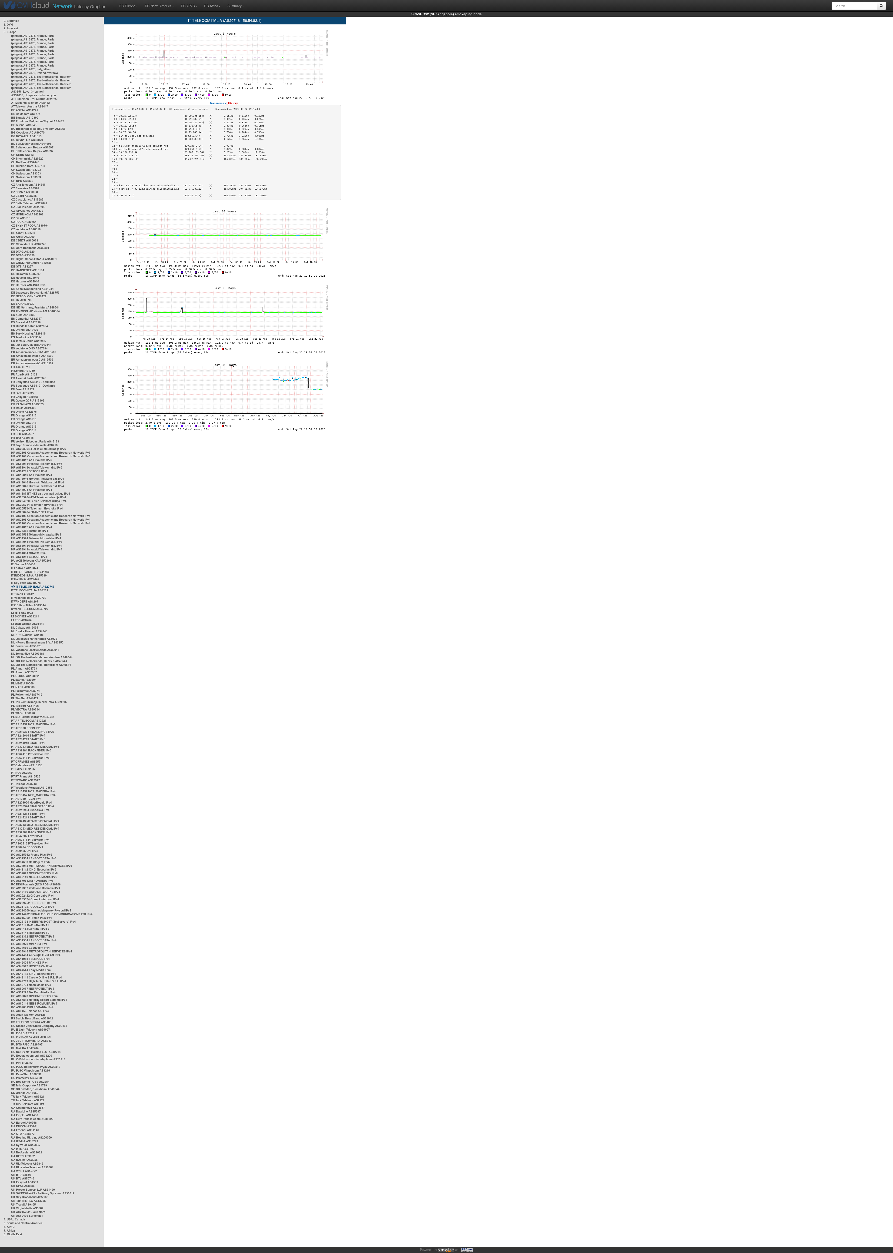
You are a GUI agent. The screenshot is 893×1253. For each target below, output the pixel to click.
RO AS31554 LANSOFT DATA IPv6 (34, 858)
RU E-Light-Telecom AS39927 (30, 1029)
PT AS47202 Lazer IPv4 (26, 836)
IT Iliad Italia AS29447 (25, 579)
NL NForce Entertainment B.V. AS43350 (37, 642)
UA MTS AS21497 (23, 1148)
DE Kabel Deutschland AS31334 (32, 289)
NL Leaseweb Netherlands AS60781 (35, 639)
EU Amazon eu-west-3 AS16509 (32, 363)
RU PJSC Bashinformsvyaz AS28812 (35, 1067)
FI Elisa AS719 (20, 367)
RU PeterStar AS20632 (26, 1074)
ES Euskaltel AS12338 (26, 322)
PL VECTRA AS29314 (25, 709)
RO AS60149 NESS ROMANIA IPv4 (34, 1003)
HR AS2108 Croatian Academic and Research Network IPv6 (50, 452)
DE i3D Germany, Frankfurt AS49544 (35, 307)
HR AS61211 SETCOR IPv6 (29, 471)
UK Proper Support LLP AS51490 (33, 1189)
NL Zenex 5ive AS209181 (27, 653)
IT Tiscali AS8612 (22, 594)
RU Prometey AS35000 (26, 1078)
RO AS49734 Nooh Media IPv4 (31, 985)
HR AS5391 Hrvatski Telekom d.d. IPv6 (36, 464)
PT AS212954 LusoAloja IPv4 (30, 810)
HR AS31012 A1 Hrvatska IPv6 (31, 460)
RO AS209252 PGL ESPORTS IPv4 (34, 903)
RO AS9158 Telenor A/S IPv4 (30, 1011)
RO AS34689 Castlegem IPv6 (30, 862)
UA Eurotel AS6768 (24, 1122)
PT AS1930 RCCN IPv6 (26, 728)
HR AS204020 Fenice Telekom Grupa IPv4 (39, 501)
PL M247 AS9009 (22, 683)
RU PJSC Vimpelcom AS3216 (30, 1070)
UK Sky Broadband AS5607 (29, 1197)
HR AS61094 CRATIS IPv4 (28, 553)
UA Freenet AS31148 (25, 1130)
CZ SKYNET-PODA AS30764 (30, 225)
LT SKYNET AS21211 (25, 616)
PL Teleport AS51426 (25, 706)
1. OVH (8, 24)
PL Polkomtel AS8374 (25, 691)
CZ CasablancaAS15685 (27, 199)
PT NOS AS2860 (22, 773)
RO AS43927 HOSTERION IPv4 (31, 966)
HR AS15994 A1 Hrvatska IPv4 (31, 490)
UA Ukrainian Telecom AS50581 (32, 1167)
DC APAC (188, 5)
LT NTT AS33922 (22, 612)
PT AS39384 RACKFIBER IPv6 (31, 750)
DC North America (158, 5)
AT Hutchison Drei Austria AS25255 (34, 99)
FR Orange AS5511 (24, 430)
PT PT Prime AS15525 (25, 776)
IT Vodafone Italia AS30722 (28, 598)
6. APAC (9, 1227)
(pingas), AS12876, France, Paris (32, 36)
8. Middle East (13, 1234)
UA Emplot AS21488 (24, 1115)
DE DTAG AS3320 (23, 251)
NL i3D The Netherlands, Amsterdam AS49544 (42, 657)
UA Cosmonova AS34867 (28, 1108)
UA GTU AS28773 (23, 1134)
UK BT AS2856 (21, 1175)
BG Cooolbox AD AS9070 (28, 132)
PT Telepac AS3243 (24, 784)
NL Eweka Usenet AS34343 (29, 631)
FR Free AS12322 (22, 389)
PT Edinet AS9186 (23, 769)
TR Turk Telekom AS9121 (27, 1096)
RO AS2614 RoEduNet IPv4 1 (30, 925)
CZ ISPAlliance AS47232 (27, 210)
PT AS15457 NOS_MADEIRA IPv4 (33, 791)
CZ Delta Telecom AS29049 (29, 203)
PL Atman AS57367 (24, 672)
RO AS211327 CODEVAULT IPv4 (32, 907)
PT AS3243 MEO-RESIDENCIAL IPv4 (35, 821)
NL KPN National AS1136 (27, 635)
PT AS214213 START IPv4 (28, 813)
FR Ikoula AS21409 (23, 408)
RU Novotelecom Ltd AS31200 (31, 1055)
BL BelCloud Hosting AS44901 (31, 143)
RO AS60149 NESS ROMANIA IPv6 (34, 877)
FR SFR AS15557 (22, 434)
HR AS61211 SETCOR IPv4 (29, 557)
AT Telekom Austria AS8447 (29, 106)
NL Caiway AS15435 (24, 627)
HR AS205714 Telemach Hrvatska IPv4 (37, 505)
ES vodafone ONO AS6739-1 (30, 348)
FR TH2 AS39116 (22, 438)
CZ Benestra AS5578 (25, 188)
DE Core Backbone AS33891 (30, 248)
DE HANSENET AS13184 (27, 270)
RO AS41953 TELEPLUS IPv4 (30, 959)
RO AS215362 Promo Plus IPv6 (31, 854)
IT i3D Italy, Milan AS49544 (28, 605)
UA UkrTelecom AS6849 (27, 1163)
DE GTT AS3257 (22, 266)
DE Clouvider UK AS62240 (28, 244)
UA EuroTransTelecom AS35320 (32, 1119)
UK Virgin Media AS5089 (27, 1208)
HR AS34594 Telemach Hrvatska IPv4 (36, 534)
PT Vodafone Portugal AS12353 (31, 787)
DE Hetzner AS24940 (25, 277)
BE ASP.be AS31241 (24, 110)
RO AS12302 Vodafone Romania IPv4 (35, 888)
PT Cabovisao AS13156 (26, 765)
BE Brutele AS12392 (24, 117)
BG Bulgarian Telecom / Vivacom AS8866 (38, 129)
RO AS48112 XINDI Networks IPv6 (33, 869)
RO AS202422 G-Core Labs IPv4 (32, 895)
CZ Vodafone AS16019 (26, 229)
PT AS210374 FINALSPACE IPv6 (32, 732)
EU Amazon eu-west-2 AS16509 (32, 359)
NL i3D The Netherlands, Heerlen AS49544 (39, 661)
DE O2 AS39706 (21, 300)
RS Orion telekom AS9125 (28, 1014)
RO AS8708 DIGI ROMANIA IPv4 (32, 1007)
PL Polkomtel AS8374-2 (26, 694)
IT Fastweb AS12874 (24, 568)
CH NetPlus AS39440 (25, 162)
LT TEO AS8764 (21, 620)
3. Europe (10, 32)
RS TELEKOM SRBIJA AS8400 (31, 1022)
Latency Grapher (78, 6)
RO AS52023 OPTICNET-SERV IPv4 (34, 996)
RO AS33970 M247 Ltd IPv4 (29, 944)
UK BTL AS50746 (22, 1178)
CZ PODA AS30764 (24, 222)
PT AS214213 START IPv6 (28, 739)
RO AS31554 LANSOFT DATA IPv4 (34, 940)
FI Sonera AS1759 (23, 371)
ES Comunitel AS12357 (26, 318)
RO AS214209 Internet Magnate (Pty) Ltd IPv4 (41, 910)
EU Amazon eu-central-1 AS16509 (33, 352)
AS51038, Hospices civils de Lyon (33, 95)
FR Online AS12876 (24, 411)
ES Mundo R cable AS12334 (29, 326)
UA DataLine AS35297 (26, 1111)
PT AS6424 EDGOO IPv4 (27, 847)
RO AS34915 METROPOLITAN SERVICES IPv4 (41, 951)
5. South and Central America (23, 1223)
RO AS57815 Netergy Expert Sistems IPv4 (39, 1000)
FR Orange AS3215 (24, 415)
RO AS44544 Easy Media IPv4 (31, 970)
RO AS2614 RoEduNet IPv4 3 (30, 933)
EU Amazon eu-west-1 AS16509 (32, 356)
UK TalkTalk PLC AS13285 (28, 1201)
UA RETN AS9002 (23, 1156)
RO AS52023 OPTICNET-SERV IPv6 (34, 873)
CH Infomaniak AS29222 (27, 158)
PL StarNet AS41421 (24, 698)
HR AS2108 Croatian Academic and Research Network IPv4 (50, 516)
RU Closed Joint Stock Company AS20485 (39, 1026)
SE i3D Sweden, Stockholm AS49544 (35, 1089)
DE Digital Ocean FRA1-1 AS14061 (34, 259)
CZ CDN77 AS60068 (24, 192)
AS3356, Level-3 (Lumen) (27, 91)
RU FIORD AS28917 (24, 1033)
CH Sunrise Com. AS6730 (28, 166)
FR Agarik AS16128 (24, 374)
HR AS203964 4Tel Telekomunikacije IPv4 (38, 497)
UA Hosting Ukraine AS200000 (31, 1137)
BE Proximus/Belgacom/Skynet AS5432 (37, 121)
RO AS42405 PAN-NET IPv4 (29, 962)
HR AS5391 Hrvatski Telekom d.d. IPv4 (36, 542)
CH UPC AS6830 (22, 181)
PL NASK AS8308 (23, 687)
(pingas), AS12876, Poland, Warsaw (34, 73)
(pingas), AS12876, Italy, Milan (30, 69)
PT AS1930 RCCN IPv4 (26, 799)
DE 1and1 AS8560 (23, 233)
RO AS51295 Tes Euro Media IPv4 (33, 992)
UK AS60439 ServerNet (27, 1215)
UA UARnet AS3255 (24, 1160)
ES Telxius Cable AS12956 (28, 341)
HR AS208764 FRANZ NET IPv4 (32, 512)
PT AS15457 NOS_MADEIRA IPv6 (33, 724)
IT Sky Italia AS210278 (26, 583)
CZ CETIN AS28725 (24, 196)
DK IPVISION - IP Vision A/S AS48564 (35, 311)
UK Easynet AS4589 (24, 1182)
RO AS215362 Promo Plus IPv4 (31, 918)
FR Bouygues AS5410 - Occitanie (33, 385)
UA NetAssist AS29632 (26, 1152)
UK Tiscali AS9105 (23, 1204)
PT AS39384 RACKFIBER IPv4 (31, 832)
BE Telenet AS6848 (24, 125)
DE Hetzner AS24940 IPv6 (28, 285)
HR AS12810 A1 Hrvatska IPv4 (31, 475)
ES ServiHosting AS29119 (28, 333)
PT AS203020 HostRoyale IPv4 (31, 802)
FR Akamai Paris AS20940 (28, 378)
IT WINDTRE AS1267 (24, 601)
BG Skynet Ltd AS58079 (27, 140)
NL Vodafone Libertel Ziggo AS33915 (35, 650)
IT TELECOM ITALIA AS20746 (35, 586)
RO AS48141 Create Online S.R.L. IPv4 (36, 977)
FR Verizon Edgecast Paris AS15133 (35, 441)
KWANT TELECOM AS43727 (29, 609)
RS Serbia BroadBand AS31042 (32, 1018)
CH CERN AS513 (22, 155)
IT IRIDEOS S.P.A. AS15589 (29, 575)
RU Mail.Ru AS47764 (25, 1048)
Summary (234, 5)
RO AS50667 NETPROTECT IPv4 (32, 988)
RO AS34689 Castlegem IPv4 (30, 947)
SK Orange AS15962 (24, 1093)
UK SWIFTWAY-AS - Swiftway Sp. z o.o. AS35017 (42, 1193)
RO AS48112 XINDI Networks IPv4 (33, 974)
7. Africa (9, 1230)
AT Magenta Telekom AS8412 (30, 103)
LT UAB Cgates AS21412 (27, 624)
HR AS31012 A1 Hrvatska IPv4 (31, 527)
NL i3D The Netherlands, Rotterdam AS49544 (41, 665)
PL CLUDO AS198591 (25, 676)
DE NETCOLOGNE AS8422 (29, 296)
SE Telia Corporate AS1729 (29, 1085)
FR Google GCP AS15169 (27, 400)
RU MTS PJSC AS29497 (27, 1044)
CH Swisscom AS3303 (26, 170)
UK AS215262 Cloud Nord (28, 1212)
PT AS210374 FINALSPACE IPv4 (32, 806)
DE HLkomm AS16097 (26, 274)
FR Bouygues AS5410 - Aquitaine (33, 382)
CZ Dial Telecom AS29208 (28, 207)
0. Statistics (11, 21)
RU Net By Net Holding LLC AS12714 (36, 1052)
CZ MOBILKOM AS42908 (27, 214)
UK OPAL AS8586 (23, 1186)
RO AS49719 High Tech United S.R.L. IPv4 (38, 981)
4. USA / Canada (14, 1219)
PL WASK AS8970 (23, 713)
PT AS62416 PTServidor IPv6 (30, 754)
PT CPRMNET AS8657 (25, 761)
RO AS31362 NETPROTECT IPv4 (32, 936)
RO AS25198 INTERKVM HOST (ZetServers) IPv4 (43, 921)
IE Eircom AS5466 (23, 564)
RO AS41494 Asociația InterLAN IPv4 (35, 955)
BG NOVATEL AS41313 (26, 136)
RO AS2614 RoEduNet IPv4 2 (30, 929)
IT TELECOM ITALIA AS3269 (29, 590)
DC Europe (127, 5)
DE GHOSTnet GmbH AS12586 (31, 263)
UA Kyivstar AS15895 (25, 1145)
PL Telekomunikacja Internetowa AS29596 (39, 702)
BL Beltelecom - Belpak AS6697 (32, 147)
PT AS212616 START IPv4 (28, 735)
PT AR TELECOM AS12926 (29, 720)
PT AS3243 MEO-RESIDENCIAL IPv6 (35, 746)
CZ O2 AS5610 (20, 218)
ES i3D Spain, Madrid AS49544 (31, 344)
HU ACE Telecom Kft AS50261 (31, 560)
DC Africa (211, 5)
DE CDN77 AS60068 (24, 240)
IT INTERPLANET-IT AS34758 (30, 572)
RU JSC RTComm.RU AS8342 (31, 1041)
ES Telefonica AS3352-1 (27, 337)
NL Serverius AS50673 (26, 646)
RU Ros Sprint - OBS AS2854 (30, 1081)
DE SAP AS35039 (22, 304)
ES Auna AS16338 (23, 315)
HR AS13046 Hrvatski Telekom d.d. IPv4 (37, 478)
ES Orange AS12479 (24, 330)
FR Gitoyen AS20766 (25, 397)
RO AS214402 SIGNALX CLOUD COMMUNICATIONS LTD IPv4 (52, 914)
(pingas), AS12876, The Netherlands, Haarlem (41, 76)
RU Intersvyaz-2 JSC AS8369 (31, 1037)
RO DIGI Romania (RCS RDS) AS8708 (36, 884)
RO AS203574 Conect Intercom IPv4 (35, 899)
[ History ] (233, 103)
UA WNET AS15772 (24, 1171)
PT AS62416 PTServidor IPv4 (30, 840)
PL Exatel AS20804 (24, 679)
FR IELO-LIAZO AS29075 (27, 404)
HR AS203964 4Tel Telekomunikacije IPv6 (38, 449)
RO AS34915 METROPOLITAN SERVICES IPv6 (41, 866)
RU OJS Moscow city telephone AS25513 (38, 1059)
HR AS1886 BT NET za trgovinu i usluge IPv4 (40, 493)
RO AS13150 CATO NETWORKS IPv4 (35, 892)
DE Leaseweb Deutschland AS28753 (35, 292)
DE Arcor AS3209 (23, 237)
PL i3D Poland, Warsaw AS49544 (32, 717)
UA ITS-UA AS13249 (24, 1141)
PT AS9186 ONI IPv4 (24, 851)
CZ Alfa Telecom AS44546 (28, 184)
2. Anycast (11, 28)
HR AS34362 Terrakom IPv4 (29, 531)
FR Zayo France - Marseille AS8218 (34, 445)
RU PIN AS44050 (22, 1063)
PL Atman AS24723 (24, 668)
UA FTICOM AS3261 (24, 1126)
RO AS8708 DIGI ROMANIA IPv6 (32, 880)
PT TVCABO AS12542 (25, 780)
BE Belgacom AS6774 (25, 114)
